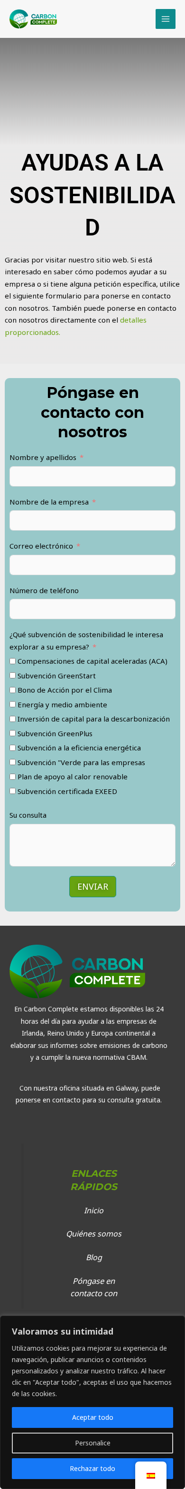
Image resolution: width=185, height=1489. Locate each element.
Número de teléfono (44, 590)
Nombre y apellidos (42, 457)
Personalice (93, 1442)
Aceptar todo (92, 1417)
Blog (94, 1257)
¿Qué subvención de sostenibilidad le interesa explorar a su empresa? (86, 640)
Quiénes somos (93, 1233)
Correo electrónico (41, 545)
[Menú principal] (166, 19)
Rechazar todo (92, 1468)
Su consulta (27, 815)
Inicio (93, 1210)
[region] (92, 1402)
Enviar (92, 886)
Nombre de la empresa (49, 501)
